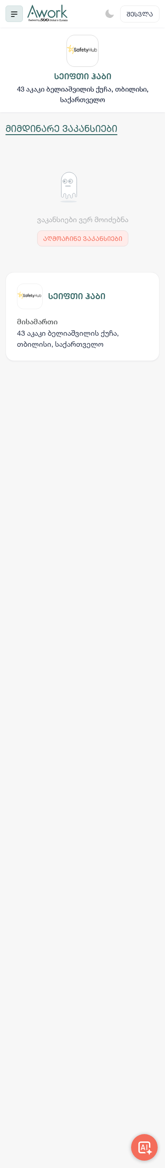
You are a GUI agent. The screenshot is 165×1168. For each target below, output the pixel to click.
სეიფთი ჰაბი (76, 296)
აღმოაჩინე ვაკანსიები (82, 238)
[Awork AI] (144, 1147)
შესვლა (139, 14)
